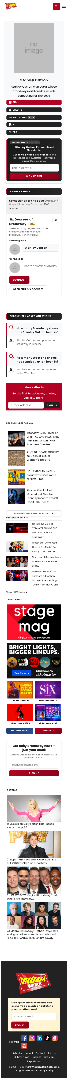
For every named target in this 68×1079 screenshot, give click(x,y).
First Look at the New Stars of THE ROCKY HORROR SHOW (46, 562)
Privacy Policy (45, 1070)
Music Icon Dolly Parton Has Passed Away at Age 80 (30, 825)
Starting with (17, 240)
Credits (17, 109)
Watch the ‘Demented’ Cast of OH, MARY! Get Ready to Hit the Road (44, 547)
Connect (19, 280)
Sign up (34, 773)
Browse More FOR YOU (32, 513)
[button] (56, 6)
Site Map (49, 1057)
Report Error (34, 1061)
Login (47, 6)
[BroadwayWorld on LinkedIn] (39, 1038)
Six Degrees (23, 117)
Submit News (21, 1057)
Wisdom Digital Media (45, 1067)
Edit (15, 124)
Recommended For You (20, 423)
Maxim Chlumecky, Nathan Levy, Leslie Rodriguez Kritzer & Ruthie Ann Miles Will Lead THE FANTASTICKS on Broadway (32, 934)
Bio (15, 102)
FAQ (15, 132)
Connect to (16, 259)
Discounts (48, 730)
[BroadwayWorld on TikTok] (47, 1038)
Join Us (52, 1053)
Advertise (18, 1053)
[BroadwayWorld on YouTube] (24, 1046)
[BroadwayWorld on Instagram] (32, 1038)
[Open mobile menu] (63, 6)
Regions (36, 1057)
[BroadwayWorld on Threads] (55, 1038)
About (29, 1053)
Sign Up (52, 405)
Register (37, 6)
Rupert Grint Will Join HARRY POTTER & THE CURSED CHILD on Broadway (32, 861)
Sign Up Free (34, 176)
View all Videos (15, 592)
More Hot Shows (20, 730)
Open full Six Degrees (28, 289)
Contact (40, 1053)
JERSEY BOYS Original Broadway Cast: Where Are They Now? (32, 897)
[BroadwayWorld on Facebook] (24, 1038)
